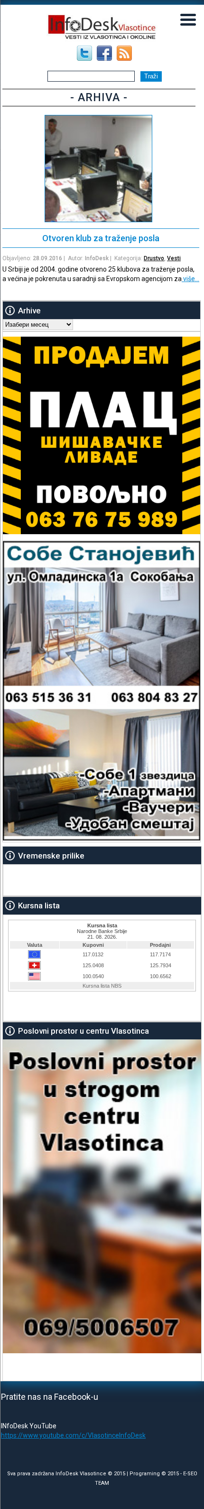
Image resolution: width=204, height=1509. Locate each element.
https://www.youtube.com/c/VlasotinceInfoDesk (73, 1435)
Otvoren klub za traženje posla (100, 238)
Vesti (174, 258)
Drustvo (154, 258)
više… (190, 279)
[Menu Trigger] (188, 19)
